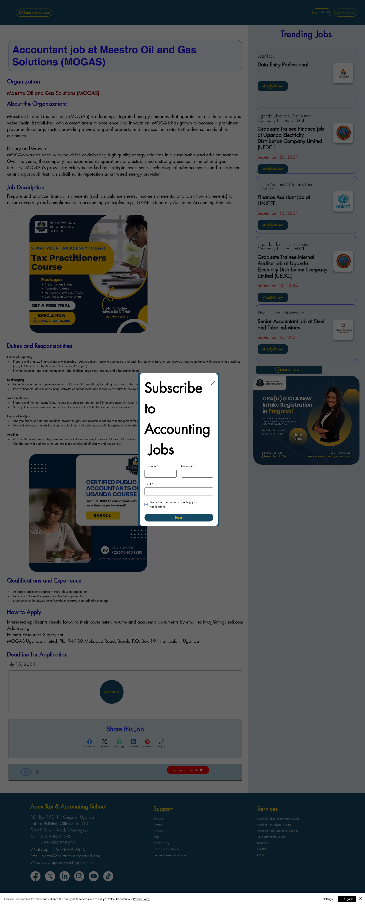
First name (151, 466)
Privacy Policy (141, 899)
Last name (188, 466)
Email (148, 484)
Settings (328, 899)
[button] (213, 383)
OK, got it (347, 899)
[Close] (360, 899)
